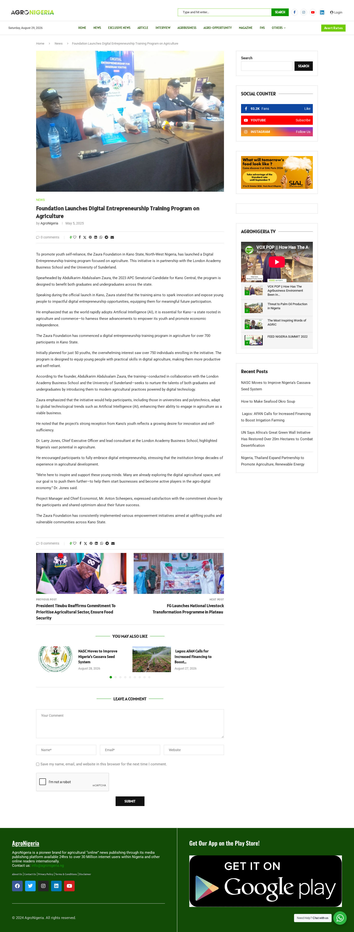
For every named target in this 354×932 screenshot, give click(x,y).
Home (82, 28)
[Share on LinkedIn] (95, 237)
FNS (262, 28)
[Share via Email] (112, 237)
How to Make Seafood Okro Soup (268, 401)
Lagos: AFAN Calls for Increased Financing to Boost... (193, 656)
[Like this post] (74, 237)
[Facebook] (294, 12)
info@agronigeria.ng (48, 865)
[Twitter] (30, 886)
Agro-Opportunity (217, 28)
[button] (43, 662)
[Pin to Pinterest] (90, 237)
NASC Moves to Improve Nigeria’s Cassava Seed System (97, 656)
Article (143, 28)
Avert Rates (333, 28)
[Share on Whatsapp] (100, 237)
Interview (163, 28)
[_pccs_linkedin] (322, 12)
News (97, 28)
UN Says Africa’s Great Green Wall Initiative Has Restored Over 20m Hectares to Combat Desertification (277, 439)
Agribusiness (186, 28)
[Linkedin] (56, 886)
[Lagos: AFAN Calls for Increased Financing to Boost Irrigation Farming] (151, 659)
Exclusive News (119, 28)
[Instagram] (303, 12)
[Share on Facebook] (80, 237)
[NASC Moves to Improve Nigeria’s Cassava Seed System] (55, 659)
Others (277, 28)
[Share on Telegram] (106, 237)
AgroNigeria (49, 223)
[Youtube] (312, 12)
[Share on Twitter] (84, 237)
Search (280, 12)
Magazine (246, 28)
